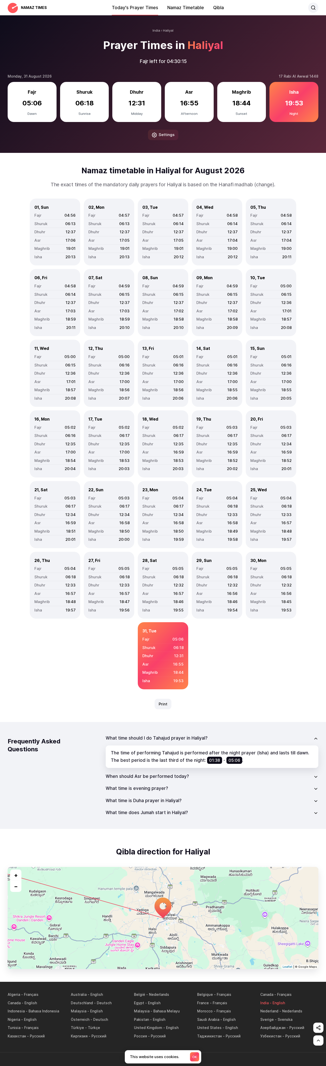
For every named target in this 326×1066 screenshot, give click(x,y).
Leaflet (287, 967)
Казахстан (17, 1036)
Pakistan (141, 1019)
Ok (194, 1057)
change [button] (264, 185)
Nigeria (14, 1019)
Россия (140, 1036)
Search (313, 8)
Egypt (139, 1003)
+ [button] (16, 875)
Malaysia (78, 1011)
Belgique (205, 994)
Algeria (14, 994)
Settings (166, 134)
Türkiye (77, 1027)
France (203, 1003)
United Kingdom (148, 1027)
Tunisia (14, 1027)
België (139, 994)
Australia (79, 994)
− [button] (16, 886)
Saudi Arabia (208, 1019)
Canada (266, 994)
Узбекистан (270, 1036)
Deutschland (82, 1003)
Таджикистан (209, 1036)
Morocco (205, 1011)
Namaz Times (34, 7)
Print (163, 704)
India (264, 1003)
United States (209, 1027)
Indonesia (16, 1011)
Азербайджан (273, 1027)
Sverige (267, 1019)
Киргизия (79, 1036)
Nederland (269, 1011)
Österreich (80, 1019)
